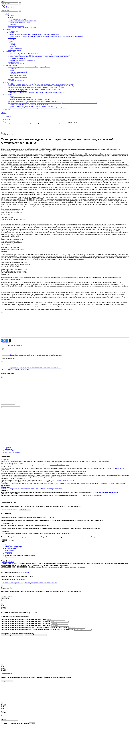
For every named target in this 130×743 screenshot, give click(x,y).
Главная (8, 116)
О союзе (7, 545)
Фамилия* (47, 621)
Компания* (47, 625)
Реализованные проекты (16, 26)
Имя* (45, 619)
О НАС (7, 14)
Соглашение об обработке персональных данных (17, 633)
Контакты (8, 552)
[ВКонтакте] (2, 340)
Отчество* (46, 623)
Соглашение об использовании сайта (13, 579)
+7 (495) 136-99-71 (8, 562)
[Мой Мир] (7, 340)
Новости (7, 119)
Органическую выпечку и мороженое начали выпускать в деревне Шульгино (27, 517)
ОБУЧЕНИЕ (8, 82)
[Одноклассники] (4, 340)
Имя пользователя (7, 716)
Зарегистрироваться (11, 635)
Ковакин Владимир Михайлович (106, 492)
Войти (35, 635)
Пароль (3, 719)
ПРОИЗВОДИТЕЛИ (10, 51)
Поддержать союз (10, 557)
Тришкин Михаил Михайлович (91, 495)
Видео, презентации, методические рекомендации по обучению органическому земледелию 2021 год (41, 86)
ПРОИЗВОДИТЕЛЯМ (11, 65)
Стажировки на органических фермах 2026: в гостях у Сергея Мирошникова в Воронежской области (36, 533)
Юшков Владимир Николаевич (51, 489)
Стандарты (8, 553)
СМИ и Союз (9, 550)
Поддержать (5, 598)
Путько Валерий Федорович (76, 471)
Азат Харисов (119, 468)
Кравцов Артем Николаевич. (100, 461)
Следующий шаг (6, 681)
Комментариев (5, 342)
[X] (10, 340)
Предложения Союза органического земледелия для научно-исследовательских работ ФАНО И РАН (39, 309)
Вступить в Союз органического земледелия (22, 27)
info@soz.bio (64, 565)
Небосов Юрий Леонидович (59, 465)
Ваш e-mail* (63, 627)
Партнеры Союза (10, 548)
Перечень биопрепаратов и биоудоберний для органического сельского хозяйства (29, 583)
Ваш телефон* (69, 629)
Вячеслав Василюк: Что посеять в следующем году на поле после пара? (25, 525)
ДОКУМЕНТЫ (9, 94)
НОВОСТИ (8, 29)
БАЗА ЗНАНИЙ (9, 33)
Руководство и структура (13, 546)
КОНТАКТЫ (8, 109)
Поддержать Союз (25, 509)
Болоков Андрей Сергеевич (66, 480)
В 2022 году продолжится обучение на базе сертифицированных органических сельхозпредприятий (41, 84)
